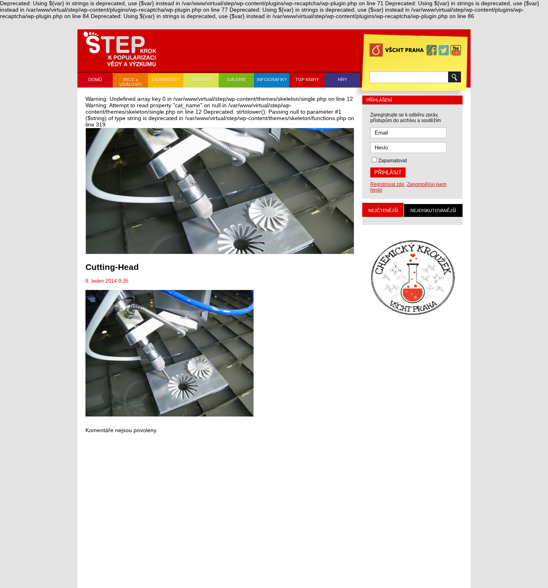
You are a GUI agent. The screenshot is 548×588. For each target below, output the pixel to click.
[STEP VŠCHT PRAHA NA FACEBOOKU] (431, 50)
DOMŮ (95, 79)
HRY (342, 79)
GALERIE (236, 79)
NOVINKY (201, 79)
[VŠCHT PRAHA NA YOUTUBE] (456, 50)
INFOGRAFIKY (272, 79)
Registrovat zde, (388, 184)
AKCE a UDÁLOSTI (131, 82)
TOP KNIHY (307, 79)
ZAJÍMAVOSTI (166, 79)
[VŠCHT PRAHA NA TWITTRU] (443, 50)
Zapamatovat (392, 160)
